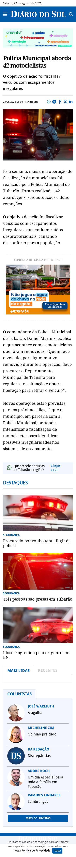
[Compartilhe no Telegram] (54, 102)
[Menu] (5, 14)
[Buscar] (71, 14)
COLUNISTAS (19, 693)
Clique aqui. (56, 468)
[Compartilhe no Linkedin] (71, 102)
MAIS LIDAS (18, 670)
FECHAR (57, 851)
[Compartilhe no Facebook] (60, 102)
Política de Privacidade (35, 850)
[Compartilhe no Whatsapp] (49, 102)
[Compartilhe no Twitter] (65, 102)
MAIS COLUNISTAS (38, 818)
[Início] (38, 15)
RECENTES (47, 670)
